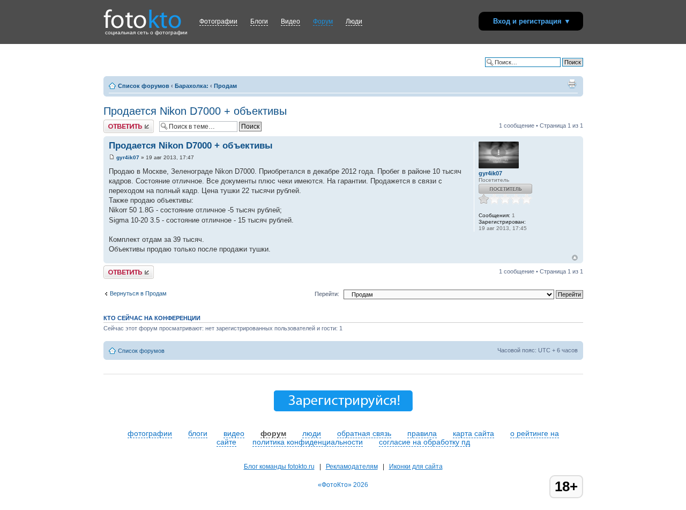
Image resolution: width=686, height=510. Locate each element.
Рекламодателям (352, 466)
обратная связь (364, 433)
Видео (290, 21)
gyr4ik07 (127, 157)
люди (311, 433)
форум (273, 433)
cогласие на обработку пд (424, 442)
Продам (225, 86)
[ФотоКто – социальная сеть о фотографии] (142, 15)
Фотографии (218, 21)
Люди (354, 21)
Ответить (116, 123)
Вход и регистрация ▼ (532, 21)
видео (233, 433)
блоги (197, 433)
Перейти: (327, 294)
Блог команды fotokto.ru (279, 466)
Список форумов (143, 86)
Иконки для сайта (416, 466)
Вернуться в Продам (138, 293)
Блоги (259, 21)
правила (422, 433)
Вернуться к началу (575, 258)
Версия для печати (572, 83)
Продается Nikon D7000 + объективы (195, 111)
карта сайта (473, 433)
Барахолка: (191, 86)
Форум (323, 21)
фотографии (150, 433)
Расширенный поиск (555, 70)
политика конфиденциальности (307, 442)
